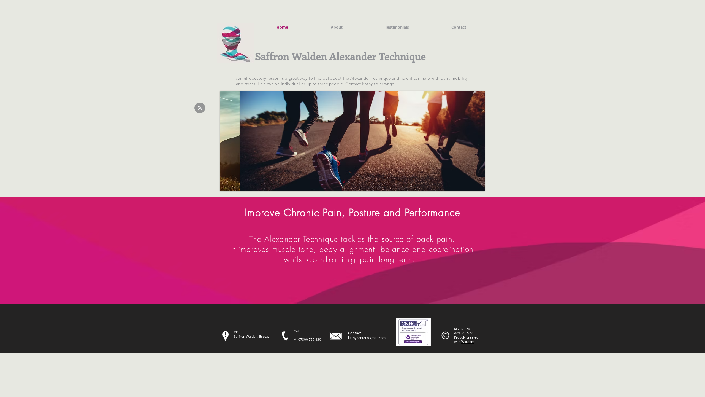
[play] (473, 186)
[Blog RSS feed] (199, 108)
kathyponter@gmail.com (367, 338)
